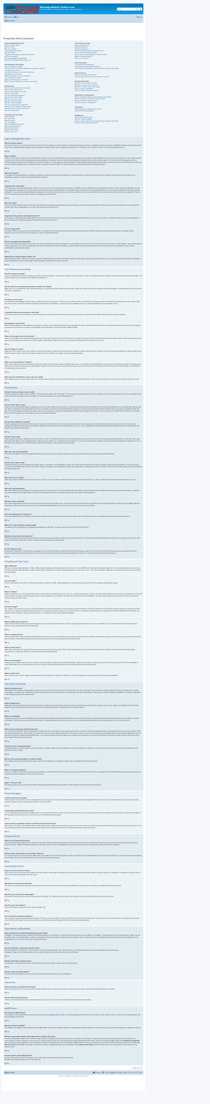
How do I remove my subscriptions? (85, 102)
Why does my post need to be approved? (17, 108)
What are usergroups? (81, 49)
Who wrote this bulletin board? (83, 117)
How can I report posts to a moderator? (16, 104)
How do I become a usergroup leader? (86, 52)
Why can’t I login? (10, 52)
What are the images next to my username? (17, 76)
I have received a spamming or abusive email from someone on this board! (97, 68)
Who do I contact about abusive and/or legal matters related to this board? (96, 121)
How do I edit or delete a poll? (13, 97)
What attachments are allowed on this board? (88, 109)
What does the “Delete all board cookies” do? (18, 60)
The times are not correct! (12, 70)
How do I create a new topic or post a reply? (18, 88)
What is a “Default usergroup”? (84, 56)
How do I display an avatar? (13, 77)
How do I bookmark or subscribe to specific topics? (90, 99)
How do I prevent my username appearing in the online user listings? (25, 68)
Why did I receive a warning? (13, 103)
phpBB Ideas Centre (93, 1028)
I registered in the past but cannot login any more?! (19, 54)
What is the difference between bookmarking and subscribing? (93, 97)
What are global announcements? (14, 124)
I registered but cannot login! (13, 50)
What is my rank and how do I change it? (17, 79)
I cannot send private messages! (84, 64)
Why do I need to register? (12, 45)
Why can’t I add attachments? (13, 101)
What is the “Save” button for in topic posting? (18, 106)
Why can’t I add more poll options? (15, 95)
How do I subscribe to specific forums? (86, 100)
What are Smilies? (10, 120)
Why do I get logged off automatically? (16, 58)
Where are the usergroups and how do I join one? (89, 50)
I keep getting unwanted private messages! (87, 66)
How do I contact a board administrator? (86, 123)
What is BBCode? (10, 116)
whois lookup (9, 1041)
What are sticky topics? (11, 128)
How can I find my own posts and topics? (87, 90)
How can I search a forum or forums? (86, 83)
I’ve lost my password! (11, 56)
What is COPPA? (10, 47)
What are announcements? (13, 126)
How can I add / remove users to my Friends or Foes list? (92, 76)
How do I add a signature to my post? (16, 91)
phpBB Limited (59, 1015)
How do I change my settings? (13, 66)
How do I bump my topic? (12, 110)
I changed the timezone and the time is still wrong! (19, 72)
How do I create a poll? (11, 93)
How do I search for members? (84, 88)
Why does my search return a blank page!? (87, 86)
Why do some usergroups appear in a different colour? (91, 54)
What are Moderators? (81, 47)
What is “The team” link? (82, 58)
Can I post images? (10, 122)
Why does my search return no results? (86, 85)
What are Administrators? (82, 45)
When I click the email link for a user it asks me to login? (21, 81)
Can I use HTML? (10, 118)
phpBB (68, 327)
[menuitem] (16, 17)
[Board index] (22, 9)
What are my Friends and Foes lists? (85, 74)
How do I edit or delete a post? (13, 89)
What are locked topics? (12, 129)
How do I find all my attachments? (85, 111)
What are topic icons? (11, 131)
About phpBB (9, 1017)
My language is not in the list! (13, 74)
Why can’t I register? (11, 49)
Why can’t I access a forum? (13, 99)
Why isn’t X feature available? (83, 119)
